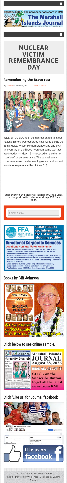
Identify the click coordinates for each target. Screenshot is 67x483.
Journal (10, 85)
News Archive (40, 85)
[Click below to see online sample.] (34, 369)
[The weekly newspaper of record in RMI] (34, 18)
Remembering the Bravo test (27, 79)
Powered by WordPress (26, 477)
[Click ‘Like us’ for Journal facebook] (34, 432)
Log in (10, 477)
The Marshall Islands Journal (38, 473)
